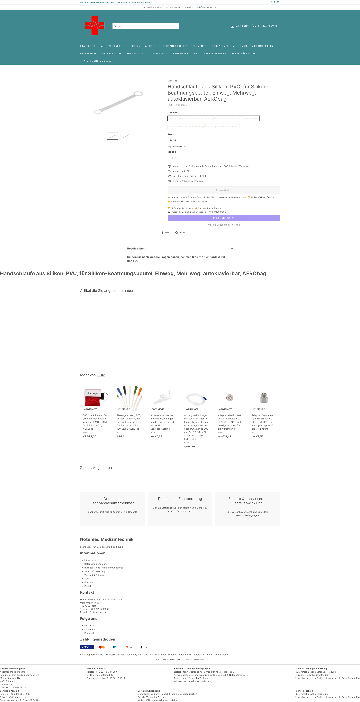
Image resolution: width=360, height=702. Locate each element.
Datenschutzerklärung (96, 564)
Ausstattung (158, 53)
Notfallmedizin (223, 46)
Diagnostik (135, 53)
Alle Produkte (111, 46)
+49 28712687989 (164, 7)
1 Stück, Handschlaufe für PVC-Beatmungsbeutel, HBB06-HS (203, 126)
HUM (170, 105)
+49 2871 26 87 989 (106, 671)
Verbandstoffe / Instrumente (184, 46)
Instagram (89, 629)
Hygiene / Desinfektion (256, 46)
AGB (86, 578)
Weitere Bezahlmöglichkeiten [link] (224, 224)
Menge (172, 151)
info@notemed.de (207, 7)
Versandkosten (180, 146)
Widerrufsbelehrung (94, 571)
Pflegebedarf (112, 53)
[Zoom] (119, 101)
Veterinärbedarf (244, 53)
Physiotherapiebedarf (210, 53)
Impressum (90, 560)
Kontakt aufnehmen (188, 212)
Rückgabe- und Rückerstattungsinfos (103, 567)
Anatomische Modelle (96, 61)
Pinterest (89, 633)
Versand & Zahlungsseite (215, 654)
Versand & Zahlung (94, 575)
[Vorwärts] (156, 136)
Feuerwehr (180, 53)
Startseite (88, 46)
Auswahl (173, 112)
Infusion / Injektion (143, 46)
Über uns (89, 582)
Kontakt (88, 586)
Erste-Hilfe (88, 53)
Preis (171, 134)
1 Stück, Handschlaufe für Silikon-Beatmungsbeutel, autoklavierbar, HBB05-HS (213, 118)
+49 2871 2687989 (99, 609)
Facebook (89, 625)
